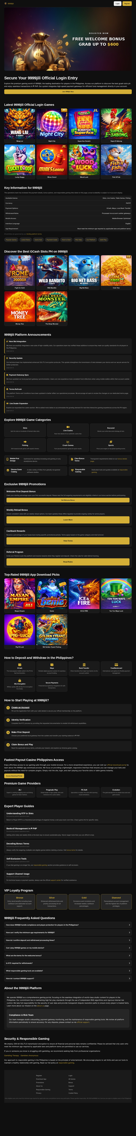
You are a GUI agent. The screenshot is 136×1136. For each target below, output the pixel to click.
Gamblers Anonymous (29, 1055)
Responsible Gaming (43, 1089)
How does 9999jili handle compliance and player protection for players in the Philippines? (42, 925)
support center (55, 880)
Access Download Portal (14, 776)
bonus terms (71, 850)
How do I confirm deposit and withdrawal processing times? (30, 940)
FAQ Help (78, 240)
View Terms (68, 541)
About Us (39, 1086)
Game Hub (38, 240)
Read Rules (68, 562)
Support (71, 1086)
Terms (71, 1089)
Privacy (38, 1093)
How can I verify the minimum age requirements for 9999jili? (30, 933)
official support (83, 1022)
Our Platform (90, 240)
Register (127, 3)
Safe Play (103, 240)
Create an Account (20, 707)
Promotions (40, 1082)
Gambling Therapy (11, 1055)
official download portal (116, 765)
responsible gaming (40, 865)
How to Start (66, 240)
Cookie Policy (73, 1093)
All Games (72, 1079)
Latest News (25, 240)
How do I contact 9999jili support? (20, 978)
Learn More (68, 520)
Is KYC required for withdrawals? (19, 963)
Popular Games (11, 240)
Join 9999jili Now (68, 91)
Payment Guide (52, 240)
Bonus (71, 1082)
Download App (41, 1079)
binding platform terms (34, 234)
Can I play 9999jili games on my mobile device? (25, 948)
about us (40, 1006)
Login (118, 3)
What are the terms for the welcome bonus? (24, 955)
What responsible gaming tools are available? (24, 971)
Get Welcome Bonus (68, 500)
